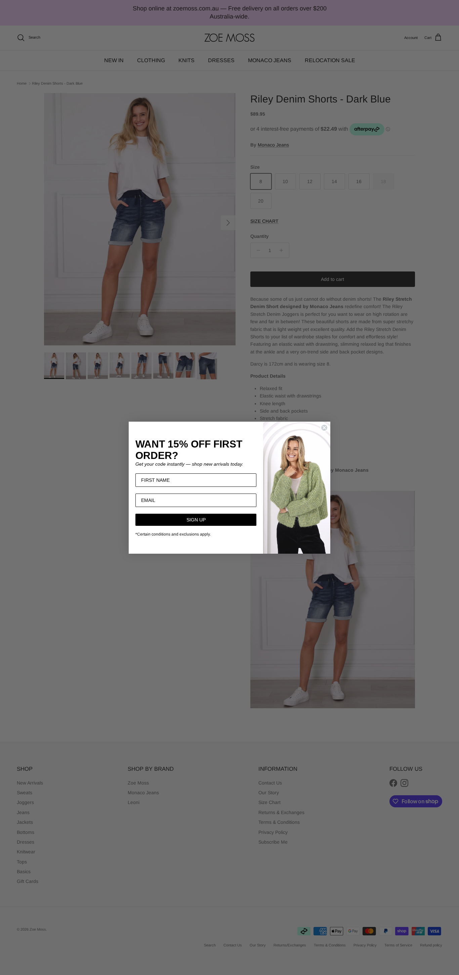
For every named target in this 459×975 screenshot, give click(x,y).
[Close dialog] (324, 427)
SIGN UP (196, 519)
